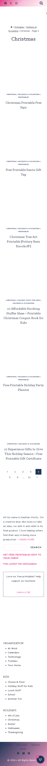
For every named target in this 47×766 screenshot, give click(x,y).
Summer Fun (15, 698)
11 (29, 477)
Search (36, 547)
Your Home (14, 665)
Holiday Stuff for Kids (28, 300)
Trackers (12, 661)
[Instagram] (16, 3)
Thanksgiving (15, 732)
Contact (35, 745)
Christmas (11, 94)
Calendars (13, 652)
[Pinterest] (29, 753)
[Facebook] (5, 3)
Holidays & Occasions (29, 94)
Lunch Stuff (14, 690)
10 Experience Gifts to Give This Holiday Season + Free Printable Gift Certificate (23, 453)
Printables (23, 97)
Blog (23, 749)
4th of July (13, 715)
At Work (12, 648)
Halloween (14, 728)
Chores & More (16, 682)
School (11, 694)
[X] (10, 3)
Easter (11, 724)
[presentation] (23, 70)
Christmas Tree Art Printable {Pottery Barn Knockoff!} (23, 241)
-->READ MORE (25, 539)
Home (9, 745)
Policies (22, 745)
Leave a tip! (23, 592)
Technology (14, 656)
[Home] (11, 27)
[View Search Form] (41, 3)
